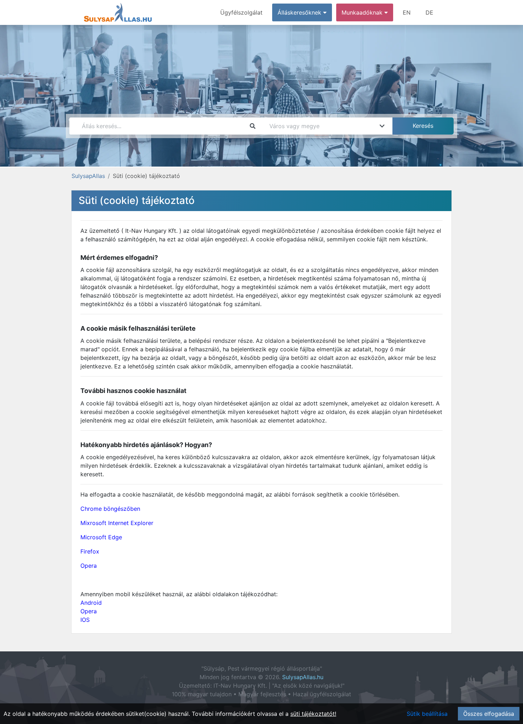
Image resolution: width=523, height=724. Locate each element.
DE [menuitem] (429, 12)
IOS (85, 619)
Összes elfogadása (488, 713)
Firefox (89, 551)
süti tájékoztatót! (313, 713)
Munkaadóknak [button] (363, 12)
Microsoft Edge (101, 537)
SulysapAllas (88, 175)
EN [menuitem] (407, 12)
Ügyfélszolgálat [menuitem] (241, 12)
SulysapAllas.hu (302, 677)
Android (91, 602)
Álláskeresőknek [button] (300, 12)
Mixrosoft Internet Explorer (116, 522)
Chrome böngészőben (110, 508)
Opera (88, 565)
